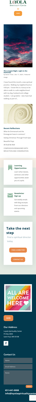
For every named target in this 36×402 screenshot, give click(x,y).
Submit (29, 386)
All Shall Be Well (9, 145)
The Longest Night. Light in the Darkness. (15, 72)
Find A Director (18, 250)
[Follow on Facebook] (6, 343)
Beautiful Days (9, 141)
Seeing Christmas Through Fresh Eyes (17, 138)
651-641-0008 (12, 390)
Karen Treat (9, 74)
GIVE (18, 13)
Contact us (18, 259)
